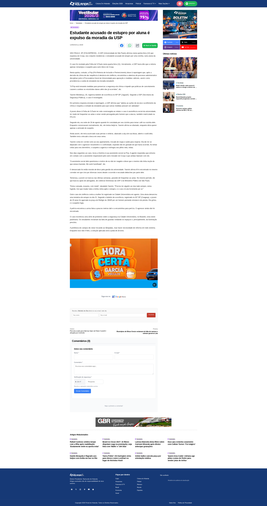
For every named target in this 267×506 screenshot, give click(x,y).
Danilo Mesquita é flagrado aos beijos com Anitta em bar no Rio (83, 457)
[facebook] (72, 489)
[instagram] (80, 489)
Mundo (139, 487)
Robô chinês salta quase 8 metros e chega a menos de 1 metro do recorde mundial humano (186, 86)
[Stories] (180, 3)
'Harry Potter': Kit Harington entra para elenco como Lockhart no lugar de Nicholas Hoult (117, 458)
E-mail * (117, 353)
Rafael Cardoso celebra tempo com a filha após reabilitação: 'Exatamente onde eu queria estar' (84, 444)
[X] (76, 489)
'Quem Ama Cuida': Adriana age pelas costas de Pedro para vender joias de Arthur (181, 458)
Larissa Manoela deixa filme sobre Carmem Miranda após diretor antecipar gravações (149, 444)
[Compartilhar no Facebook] (121, 45)
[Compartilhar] (137, 45)
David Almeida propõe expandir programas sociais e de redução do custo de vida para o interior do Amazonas (186, 98)
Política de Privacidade (185, 503)
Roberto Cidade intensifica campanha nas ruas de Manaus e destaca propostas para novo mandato (178, 74)
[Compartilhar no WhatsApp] (129, 45)
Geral (117, 493)
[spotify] (93, 489)
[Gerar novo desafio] (82, 382)
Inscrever (151, 314)
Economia (118, 490)
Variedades (79, 23)
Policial (139, 481)
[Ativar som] (154, 285)
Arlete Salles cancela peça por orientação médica (148, 457)
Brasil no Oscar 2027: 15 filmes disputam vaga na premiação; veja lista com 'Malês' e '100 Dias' (117, 444)
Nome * (76, 353)
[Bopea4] (81, 4)
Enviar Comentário (82, 391)
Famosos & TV (120, 484)
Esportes (140, 490)
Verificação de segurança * (83, 377)
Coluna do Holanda (143, 478)
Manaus (139, 484)
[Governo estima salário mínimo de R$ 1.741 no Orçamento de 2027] (168, 108)
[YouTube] (89, 489)
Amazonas (118, 481)
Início (71, 23)
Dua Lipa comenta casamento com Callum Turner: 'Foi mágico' (181, 443)
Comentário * (78, 362)
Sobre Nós (172, 503)
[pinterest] (84, 489)
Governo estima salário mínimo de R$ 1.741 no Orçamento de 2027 (184, 109)
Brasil (117, 487)
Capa (117, 478)
